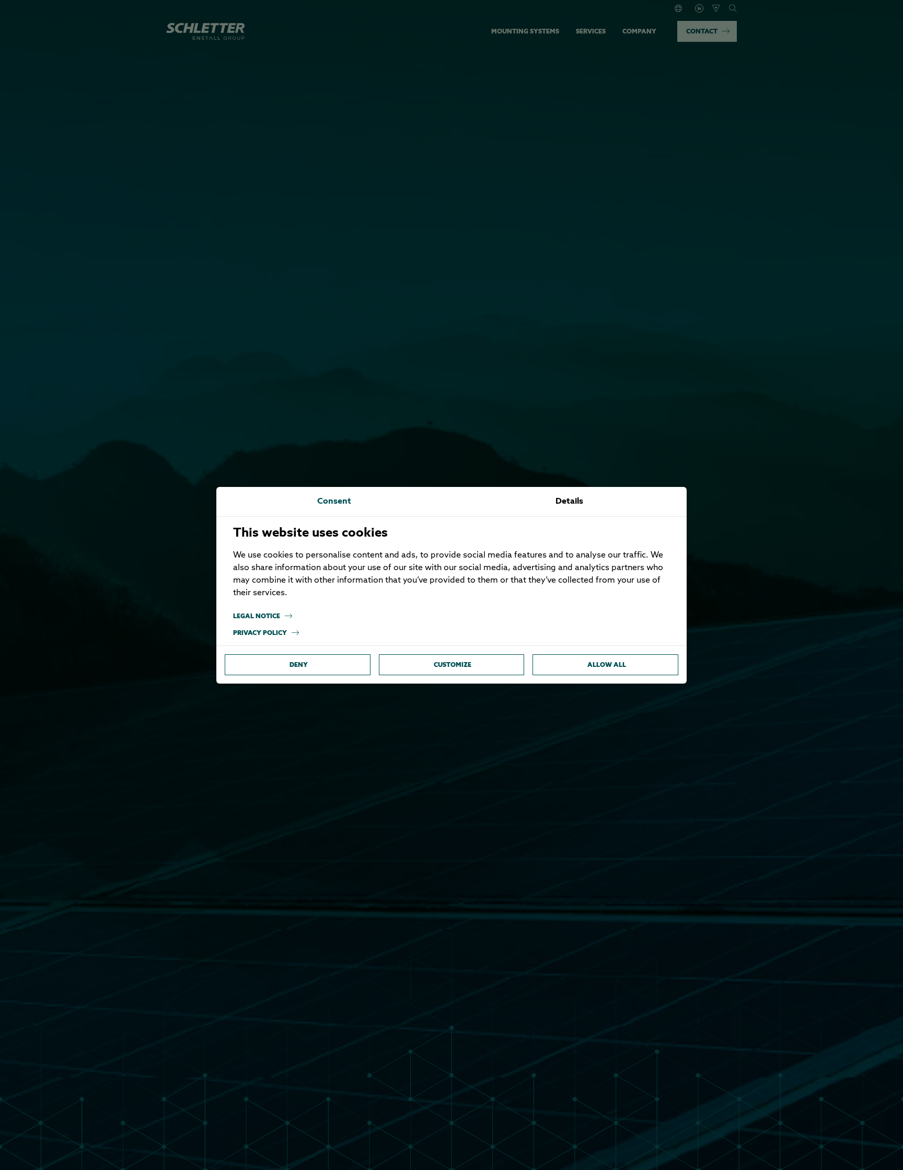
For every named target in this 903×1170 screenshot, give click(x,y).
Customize (452, 664)
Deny (299, 664)
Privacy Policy (260, 633)
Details (569, 501)
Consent (334, 501)
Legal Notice (256, 616)
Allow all (606, 664)
